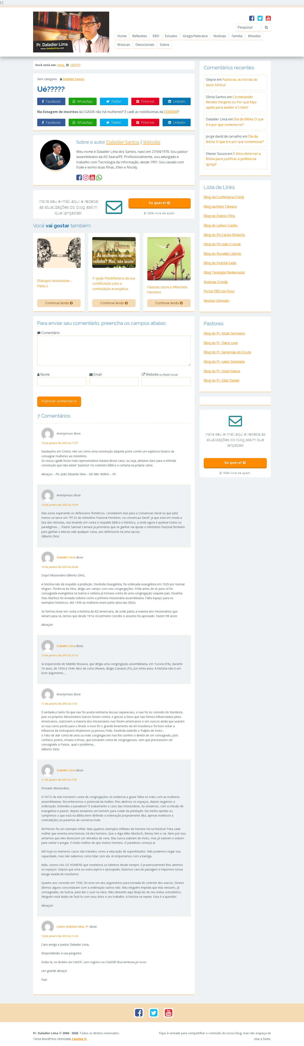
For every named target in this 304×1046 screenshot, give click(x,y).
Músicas (123, 44)
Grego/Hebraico (195, 36)
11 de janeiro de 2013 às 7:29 (59, 779)
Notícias (219, 36)
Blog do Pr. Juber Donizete (224, 361)
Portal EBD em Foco (219, 291)
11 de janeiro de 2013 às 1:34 (59, 703)
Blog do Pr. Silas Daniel (221, 380)
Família (237, 36)
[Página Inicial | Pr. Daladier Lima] (71, 31)
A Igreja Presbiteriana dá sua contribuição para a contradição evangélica (113, 283)
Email (97, 374)
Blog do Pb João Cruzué (222, 244)
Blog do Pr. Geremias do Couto (227, 352)
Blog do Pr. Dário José (221, 343)
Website (151, 142)
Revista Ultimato (216, 300)
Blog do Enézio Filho (219, 216)
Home (122, 36)
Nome (44, 374)
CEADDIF (171, 111)
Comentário (50, 332)
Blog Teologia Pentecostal (224, 272)
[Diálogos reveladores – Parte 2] (59, 252)
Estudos (171, 36)
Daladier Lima (66, 557)
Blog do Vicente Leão (220, 263)
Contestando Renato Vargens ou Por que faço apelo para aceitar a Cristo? (231, 102)
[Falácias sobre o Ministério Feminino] (169, 258)
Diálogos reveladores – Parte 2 (54, 283)
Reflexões (139, 36)
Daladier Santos (73, 79)
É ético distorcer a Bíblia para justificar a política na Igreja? (233, 158)
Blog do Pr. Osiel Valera (222, 371)
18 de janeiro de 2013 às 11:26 (59, 936)
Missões (254, 36)
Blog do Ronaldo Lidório (222, 253)
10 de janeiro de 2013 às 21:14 (59, 655)
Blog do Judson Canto (220, 225)
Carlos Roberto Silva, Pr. (73, 926)
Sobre (164, 44)
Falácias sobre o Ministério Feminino (167, 289)
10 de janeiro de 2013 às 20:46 (59, 567)
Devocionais (144, 44)
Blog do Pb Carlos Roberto (224, 235)
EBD (156, 36)
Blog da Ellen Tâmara (220, 206)
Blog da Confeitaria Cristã (224, 197)
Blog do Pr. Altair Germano (224, 333)
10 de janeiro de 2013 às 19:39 (59, 505)
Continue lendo (57, 303)
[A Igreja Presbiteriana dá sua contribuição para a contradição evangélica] (114, 252)
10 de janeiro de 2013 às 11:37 (59, 443)
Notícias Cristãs (216, 282)
